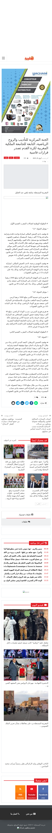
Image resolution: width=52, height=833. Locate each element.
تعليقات (24, 522)
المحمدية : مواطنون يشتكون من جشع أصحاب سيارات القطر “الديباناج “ (11, 421)
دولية (46, 445)
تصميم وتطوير (30, 828)
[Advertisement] (26, 27)
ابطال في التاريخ (19, 445)
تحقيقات (17, 157)
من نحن (29, 814)
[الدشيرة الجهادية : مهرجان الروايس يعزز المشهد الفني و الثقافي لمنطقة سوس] (26, 665)
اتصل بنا (14, 814)
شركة (22, 828)
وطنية (6, 157)
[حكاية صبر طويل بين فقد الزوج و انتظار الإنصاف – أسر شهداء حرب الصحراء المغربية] (14, 452)
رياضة (11, 157)
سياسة (45, 474)
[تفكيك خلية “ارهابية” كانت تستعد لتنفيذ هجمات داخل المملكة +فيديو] (26, 624)
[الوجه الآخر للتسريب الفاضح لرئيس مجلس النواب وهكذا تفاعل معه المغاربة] (38, 481)
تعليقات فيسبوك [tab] (25, 515)
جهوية (22, 474)
